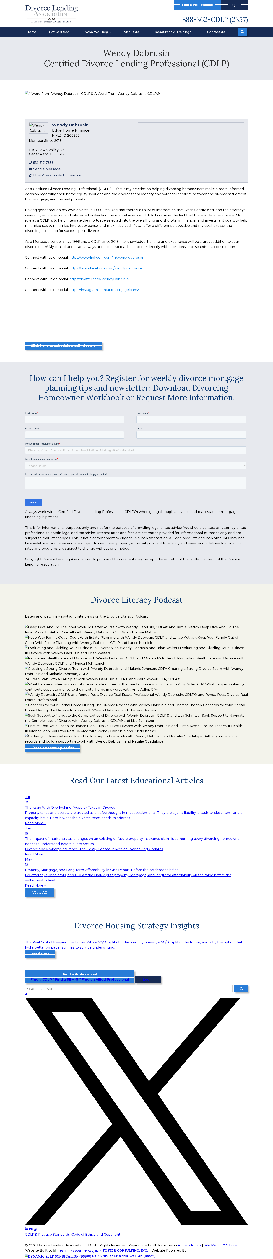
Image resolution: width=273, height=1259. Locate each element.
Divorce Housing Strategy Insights (136, 926)
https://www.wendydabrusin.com (57, 175)
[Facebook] (26, 995)
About (132, 32)
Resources (173, 32)
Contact (216, 32)
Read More (40, 954)
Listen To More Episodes (52, 748)
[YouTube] (31, 1229)
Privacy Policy (189, 1245)
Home (32, 32)
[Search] (242, 32)
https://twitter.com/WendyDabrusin (99, 279)
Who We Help (97, 32)
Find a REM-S (68, 980)
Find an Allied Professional (105, 980)
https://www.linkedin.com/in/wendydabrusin (106, 258)
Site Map (211, 1245)
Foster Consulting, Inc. (125, 1250)
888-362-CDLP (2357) (215, 19)
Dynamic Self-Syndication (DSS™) (123, 1256)
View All (39, 892)
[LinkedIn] (27, 1229)
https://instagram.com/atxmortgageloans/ (104, 290)
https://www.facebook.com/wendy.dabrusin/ (105, 268)
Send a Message (47, 169)
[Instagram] (35, 1229)
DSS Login (229, 1245)
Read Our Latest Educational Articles (136, 780)
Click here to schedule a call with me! (64, 346)
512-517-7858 (43, 163)
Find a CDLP (42, 980)
